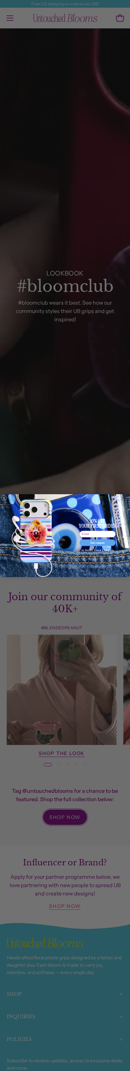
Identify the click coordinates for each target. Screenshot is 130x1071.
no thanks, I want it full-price (97, 550)
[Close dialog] (4, 498)
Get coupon (97, 542)
